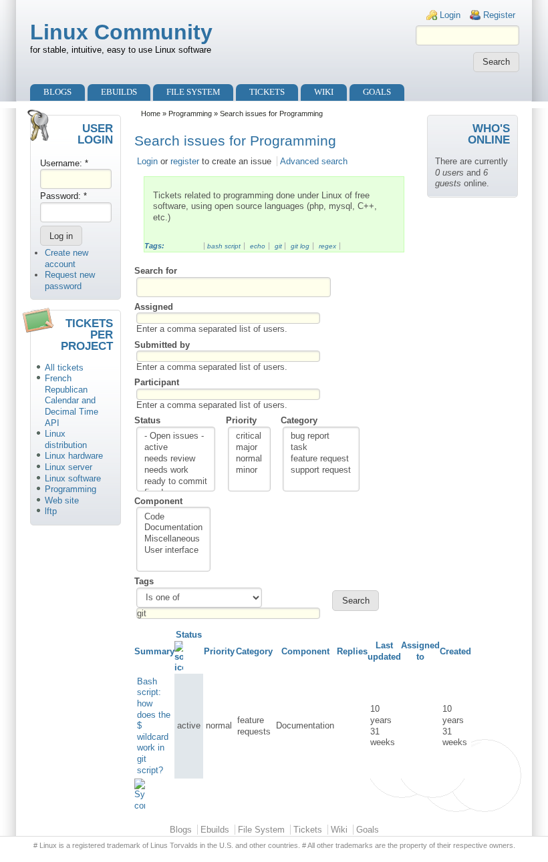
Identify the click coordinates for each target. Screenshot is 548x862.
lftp (51, 511)
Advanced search (314, 161)
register (184, 161)
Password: (63, 196)
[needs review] (176, 459)
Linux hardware (74, 456)
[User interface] (173, 550)
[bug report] (320, 436)
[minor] (249, 470)
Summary (154, 651)
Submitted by (162, 345)
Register (499, 15)
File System (193, 92)
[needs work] (176, 470)
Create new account (66, 258)
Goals (377, 92)
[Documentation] (173, 527)
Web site (62, 500)
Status (147, 420)
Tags (144, 581)
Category (299, 420)
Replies (352, 651)
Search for (155, 271)
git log (300, 246)
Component (158, 501)
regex (327, 246)
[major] (249, 447)
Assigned (153, 307)
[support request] (320, 470)
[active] (176, 447)
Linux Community (121, 32)
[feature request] (320, 459)
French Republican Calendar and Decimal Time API (71, 400)
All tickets (64, 368)
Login (450, 15)
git (278, 246)
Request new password (70, 280)
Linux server (68, 467)
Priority (241, 420)
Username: (64, 163)
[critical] (249, 436)
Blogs (57, 92)
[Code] (173, 517)
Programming (70, 489)
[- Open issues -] (176, 436)
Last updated (384, 651)
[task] (320, 447)
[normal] (249, 459)
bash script (224, 246)
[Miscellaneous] (173, 539)
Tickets (267, 92)
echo (257, 246)
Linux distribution (66, 439)
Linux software (73, 478)
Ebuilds (119, 92)
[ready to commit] (176, 481)
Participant (156, 382)
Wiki (323, 92)
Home (150, 114)
